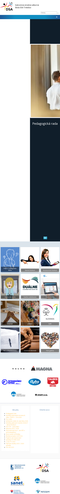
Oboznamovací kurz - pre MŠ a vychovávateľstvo (15, 431)
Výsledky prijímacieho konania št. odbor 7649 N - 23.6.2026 (15, 416)
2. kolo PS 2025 (10, 442)
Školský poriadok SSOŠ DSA (14, 436)
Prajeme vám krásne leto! (13, 438)
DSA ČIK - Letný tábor (12, 427)
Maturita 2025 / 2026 (12, 428)
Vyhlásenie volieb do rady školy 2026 (17, 421)
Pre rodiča (9, 419)
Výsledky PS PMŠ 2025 (13, 440)
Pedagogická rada (11, 413)
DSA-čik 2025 (10, 447)
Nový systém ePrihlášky (13, 434)
